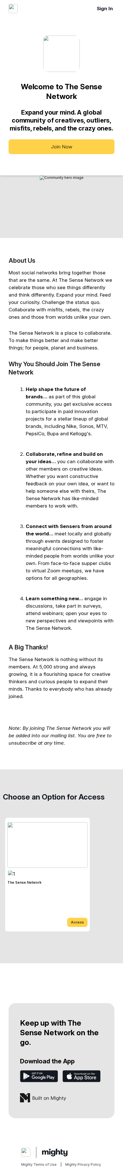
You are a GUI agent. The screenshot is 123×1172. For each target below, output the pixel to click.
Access (77, 922)
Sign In (105, 8)
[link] (47, 874)
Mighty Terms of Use (39, 1164)
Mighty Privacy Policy (83, 1164)
